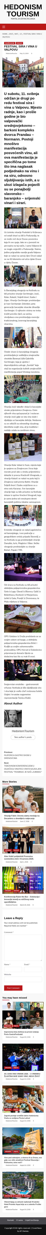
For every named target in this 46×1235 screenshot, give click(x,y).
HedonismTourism (11, 53)
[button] (4, 26)
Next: (23, 767)
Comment (9, 932)
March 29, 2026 (25, 905)
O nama (19, 1220)
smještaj (18, 1196)
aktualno (8, 810)
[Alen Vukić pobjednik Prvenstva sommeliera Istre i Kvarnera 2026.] (23, 839)
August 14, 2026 (25, 1079)
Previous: (17, 755)
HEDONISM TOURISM (23, 10)
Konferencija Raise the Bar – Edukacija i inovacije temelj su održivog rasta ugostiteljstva (22, 899)
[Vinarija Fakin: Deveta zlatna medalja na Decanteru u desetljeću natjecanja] (23, 799)
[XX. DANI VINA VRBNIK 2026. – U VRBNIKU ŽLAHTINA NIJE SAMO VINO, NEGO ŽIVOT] (23, 1057)
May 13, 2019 (24, 53)
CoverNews (37, 1228)
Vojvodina (27, 1196)
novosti (19, 43)
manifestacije (9, 43)
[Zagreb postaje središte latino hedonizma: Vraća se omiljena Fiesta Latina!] (23, 1099)
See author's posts (23, 737)
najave (16, 1026)
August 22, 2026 (25, 1037)
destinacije (9, 1196)
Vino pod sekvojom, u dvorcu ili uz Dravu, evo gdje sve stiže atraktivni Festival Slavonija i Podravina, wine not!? (23, 1160)
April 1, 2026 (24, 862)
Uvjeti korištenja (32, 1220)
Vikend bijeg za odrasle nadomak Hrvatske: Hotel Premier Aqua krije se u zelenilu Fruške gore (22, 1204)
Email (27, 964)
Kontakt (10, 1220)
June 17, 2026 (24, 821)
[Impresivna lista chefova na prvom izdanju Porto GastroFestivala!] (23, 1015)
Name (7, 964)
